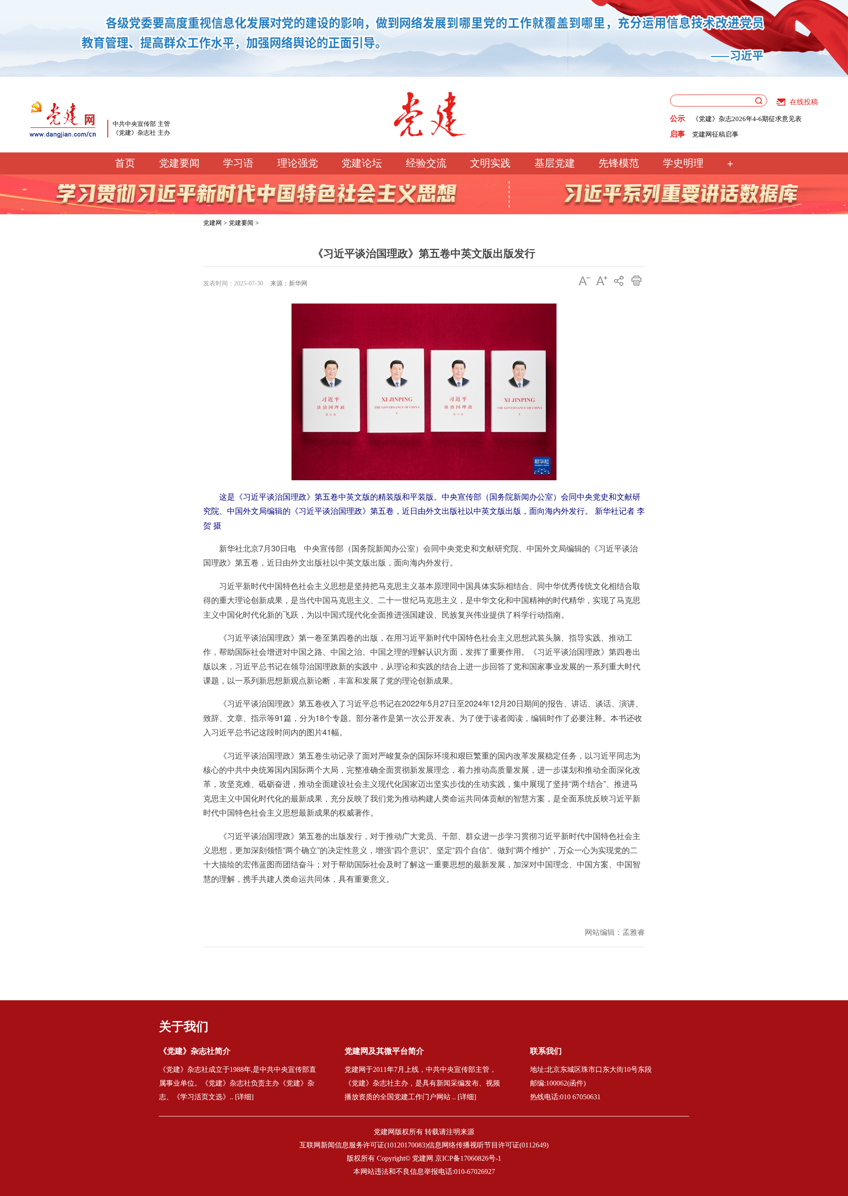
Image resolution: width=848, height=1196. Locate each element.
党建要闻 (179, 163)
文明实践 (490, 163)
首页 (125, 163)
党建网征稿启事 (715, 134)
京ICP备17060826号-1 (468, 1158)
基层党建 (554, 163)
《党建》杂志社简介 (195, 1051)
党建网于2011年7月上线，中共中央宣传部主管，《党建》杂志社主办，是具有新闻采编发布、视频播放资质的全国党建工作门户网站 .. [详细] (422, 1083)
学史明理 (683, 163)
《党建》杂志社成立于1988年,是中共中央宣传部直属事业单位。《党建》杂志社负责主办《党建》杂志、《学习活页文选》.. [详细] (237, 1083)
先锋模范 (618, 163)
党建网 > (215, 223)
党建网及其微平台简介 (384, 1051)
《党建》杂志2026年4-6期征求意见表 (747, 118)
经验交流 (426, 163)
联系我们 (546, 1051)
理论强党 (297, 163)
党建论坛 (361, 163)
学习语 (238, 163)
